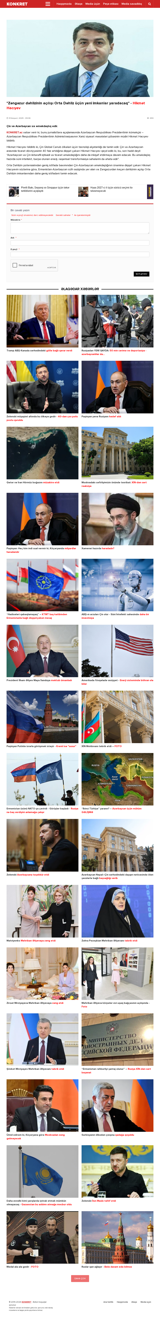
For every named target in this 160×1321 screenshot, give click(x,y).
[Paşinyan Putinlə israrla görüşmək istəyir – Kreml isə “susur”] (42, 717)
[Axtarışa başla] (149, 4)
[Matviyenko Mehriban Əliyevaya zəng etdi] (42, 911)
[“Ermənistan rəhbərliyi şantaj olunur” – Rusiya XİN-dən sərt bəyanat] (117, 1039)
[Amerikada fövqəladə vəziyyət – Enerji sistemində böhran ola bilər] (117, 651)
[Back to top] (151, 1312)
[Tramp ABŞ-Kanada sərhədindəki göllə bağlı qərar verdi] (42, 321)
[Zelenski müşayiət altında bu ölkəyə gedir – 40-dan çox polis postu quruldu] (42, 387)
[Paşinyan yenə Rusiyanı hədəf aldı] (117, 387)
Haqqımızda (64, 4)
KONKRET (26, 1302)
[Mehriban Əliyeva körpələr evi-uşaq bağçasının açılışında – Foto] (117, 973)
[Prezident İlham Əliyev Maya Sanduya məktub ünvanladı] (42, 651)
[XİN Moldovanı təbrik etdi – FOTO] (117, 717)
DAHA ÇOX (80, 1278)
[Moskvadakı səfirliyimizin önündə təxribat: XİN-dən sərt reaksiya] (117, 453)
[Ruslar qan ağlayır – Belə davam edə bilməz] (117, 1237)
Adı (12, 238)
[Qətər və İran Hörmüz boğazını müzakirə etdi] (42, 453)
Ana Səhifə (108, 1302)
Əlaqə (78, 4)
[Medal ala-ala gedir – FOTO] (42, 1237)
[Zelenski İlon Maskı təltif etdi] (117, 1171)
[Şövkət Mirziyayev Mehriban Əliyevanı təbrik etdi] (42, 1039)
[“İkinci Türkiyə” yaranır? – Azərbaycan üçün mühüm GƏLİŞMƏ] (117, 779)
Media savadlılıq (132, 4)
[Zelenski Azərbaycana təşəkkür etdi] (42, 845)
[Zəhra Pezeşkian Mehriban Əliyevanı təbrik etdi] (117, 911)
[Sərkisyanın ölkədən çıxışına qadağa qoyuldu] (117, 1105)
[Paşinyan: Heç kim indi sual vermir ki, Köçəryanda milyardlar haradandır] (42, 519)
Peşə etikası (110, 4)
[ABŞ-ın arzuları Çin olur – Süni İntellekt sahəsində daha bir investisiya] (117, 585)
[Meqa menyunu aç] (47, 4)
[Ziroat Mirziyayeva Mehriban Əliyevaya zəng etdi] (42, 973)
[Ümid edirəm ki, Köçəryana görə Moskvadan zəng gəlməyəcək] (42, 1105)
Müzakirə (15, 220)
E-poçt (14, 249)
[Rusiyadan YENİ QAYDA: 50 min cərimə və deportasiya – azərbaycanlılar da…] (117, 321)
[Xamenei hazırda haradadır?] (117, 519)
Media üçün (92, 4)
